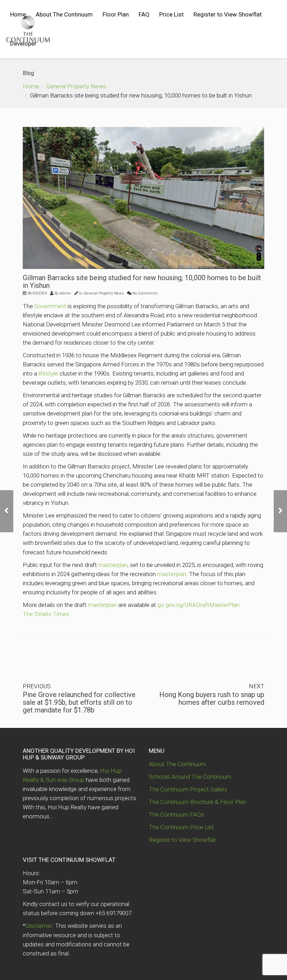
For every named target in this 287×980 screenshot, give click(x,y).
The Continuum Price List (181, 827)
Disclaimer (38, 925)
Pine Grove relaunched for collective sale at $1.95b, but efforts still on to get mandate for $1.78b (79, 702)
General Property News (76, 86)
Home (18, 14)
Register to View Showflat (228, 14)
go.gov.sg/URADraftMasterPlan (198, 604)
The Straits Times (46, 613)
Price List (171, 14)
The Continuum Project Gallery (188, 789)
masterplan (112, 564)
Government (50, 306)
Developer (23, 43)
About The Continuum (64, 14)
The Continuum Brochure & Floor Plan (197, 801)
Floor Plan (116, 14)
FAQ (144, 14)
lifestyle (48, 373)
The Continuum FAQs (176, 814)
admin (65, 293)
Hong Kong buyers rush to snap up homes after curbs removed (211, 698)
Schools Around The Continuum (190, 776)
